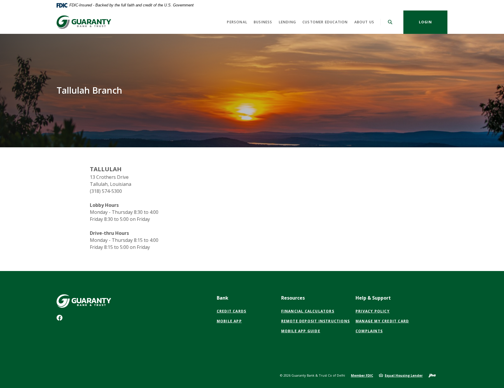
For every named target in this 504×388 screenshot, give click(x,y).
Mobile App (229, 321)
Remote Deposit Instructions (315, 321)
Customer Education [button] (325, 22)
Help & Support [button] (373, 298)
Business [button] (263, 22)
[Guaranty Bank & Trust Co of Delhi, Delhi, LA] (85, 22)
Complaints (369, 330)
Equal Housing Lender (404, 375)
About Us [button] (364, 22)
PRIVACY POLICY (373, 311)
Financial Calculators (307, 311)
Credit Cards (231, 311)
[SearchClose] (390, 22)
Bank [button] (222, 298)
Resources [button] (293, 298)
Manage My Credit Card (382, 321)
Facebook (61, 319)
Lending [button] (287, 22)
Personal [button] (237, 22)
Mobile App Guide (300, 330)
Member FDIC (362, 375)
